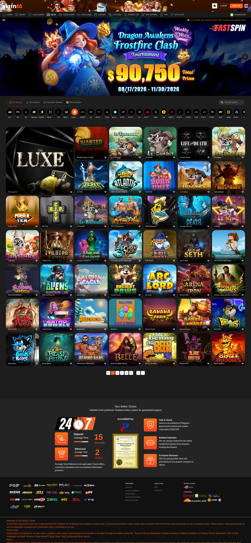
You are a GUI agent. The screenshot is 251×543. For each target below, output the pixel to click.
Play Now (39, 160)
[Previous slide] (6, 57)
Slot (53, 15)
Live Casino (38, 15)
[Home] (12, 6)
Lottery (117, 15)
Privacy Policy (130, 494)
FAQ (156, 487)
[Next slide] (245, 57)
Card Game (68, 15)
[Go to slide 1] (124, 92)
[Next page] (143, 373)
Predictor (133, 15)
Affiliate (179, 15)
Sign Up (236, 6)
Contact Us (158, 490)
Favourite (39, 154)
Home (9, 15)
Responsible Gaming (133, 497)
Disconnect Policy (132, 500)
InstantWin (151, 15)
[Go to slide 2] (126, 92)
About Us (129, 487)
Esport (102, 15)
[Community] (214, 5)
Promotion (240, 15)
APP (166, 15)
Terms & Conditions (132, 491)
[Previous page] (108, 373)
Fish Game (86, 15)
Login (223, 6)
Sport (22, 15)
